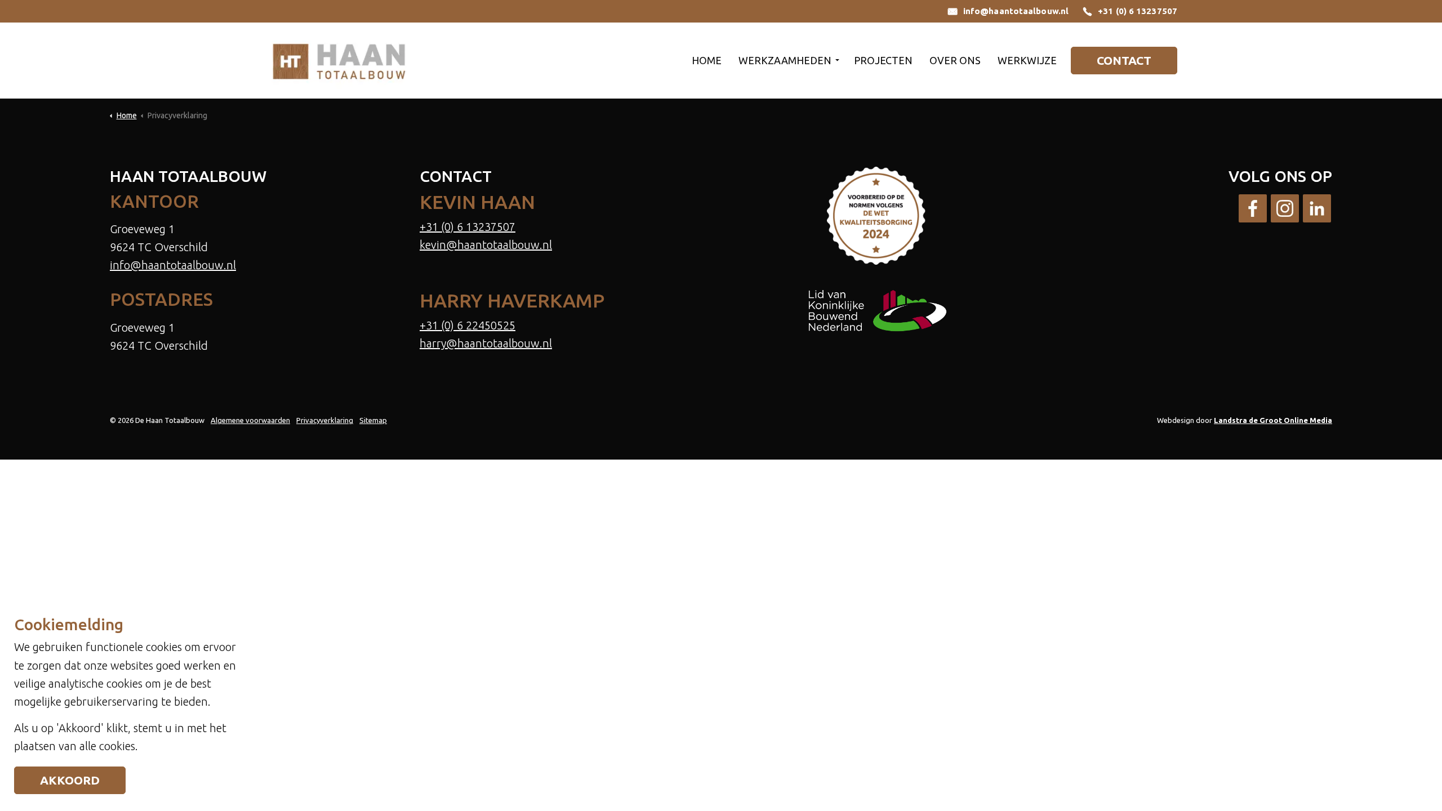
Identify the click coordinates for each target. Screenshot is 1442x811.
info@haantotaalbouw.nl (1016, 11)
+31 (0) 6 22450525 (467, 325)
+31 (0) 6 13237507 (1137, 11)
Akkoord (70, 780)
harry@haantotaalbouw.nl (486, 343)
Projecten (883, 60)
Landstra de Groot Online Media (1273, 420)
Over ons (955, 60)
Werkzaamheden (784, 60)
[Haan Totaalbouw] (338, 60)
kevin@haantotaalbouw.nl (486, 244)
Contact (1124, 60)
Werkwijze (1027, 60)
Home (707, 60)
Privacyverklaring (324, 420)
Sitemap (373, 420)
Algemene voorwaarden (250, 420)
